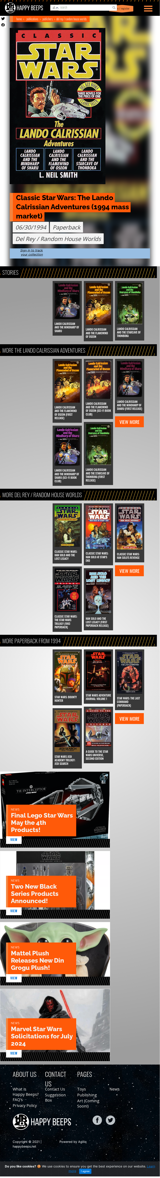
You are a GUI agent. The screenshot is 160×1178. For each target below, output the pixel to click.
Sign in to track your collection (31, 252)
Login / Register (121, 8)
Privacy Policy (25, 1105)
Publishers (47, 19)
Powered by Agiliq (73, 1142)
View (14, 839)
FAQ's (18, 1099)
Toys (81, 1089)
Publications (32, 19)
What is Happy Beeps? (26, 1091)
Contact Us (55, 1089)
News (115, 1089)
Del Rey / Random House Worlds (71, 19)
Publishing (87, 1095)
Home (19, 19)
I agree (85, 1171)
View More (129, 421)
